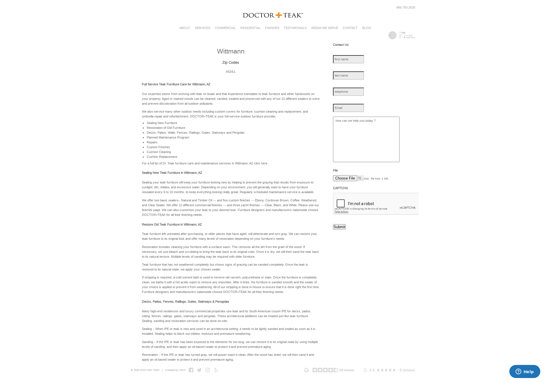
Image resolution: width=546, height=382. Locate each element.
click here (260, 163)
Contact (350, 28)
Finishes (272, 28)
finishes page (151, 210)
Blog (366, 28)
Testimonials (295, 28)
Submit (339, 227)
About (184, 28)
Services (202, 28)
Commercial (225, 28)
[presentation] (376, 204)
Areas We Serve (324, 28)
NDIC (182, 370)
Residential (250, 28)
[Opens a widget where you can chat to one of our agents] (524, 372)
